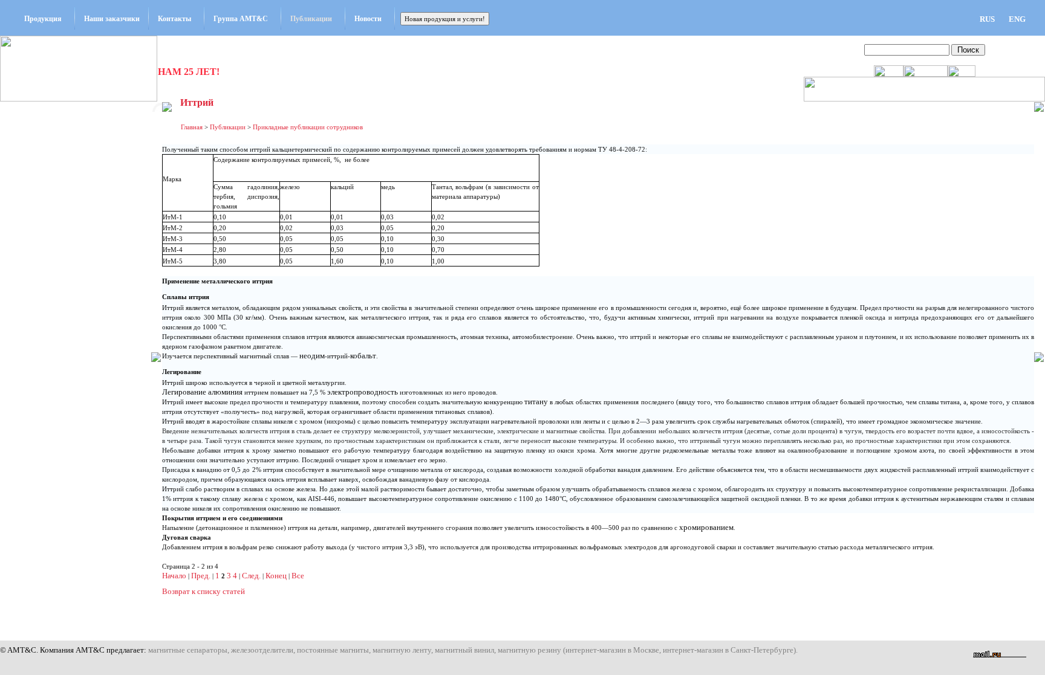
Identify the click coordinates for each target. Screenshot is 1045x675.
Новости (368, 19)
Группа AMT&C (240, 19)
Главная (192, 127)
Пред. (200, 575)
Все (297, 575)
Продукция (43, 19)
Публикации (311, 19)
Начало (174, 575)
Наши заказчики (112, 19)
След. (251, 575)
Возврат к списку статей (203, 591)
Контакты (174, 19)
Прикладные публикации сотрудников (308, 127)
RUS (987, 19)
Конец (276, 575)
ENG (1017, 19)
